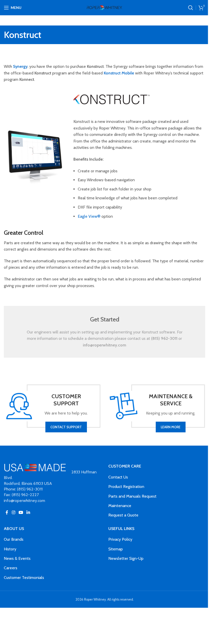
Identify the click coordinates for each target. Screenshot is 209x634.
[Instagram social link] (13, 512)
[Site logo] (104, 7)
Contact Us (118, 477)
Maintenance (119, 505)
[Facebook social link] (7, 512)
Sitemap (115, 549)
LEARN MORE (170, 427)
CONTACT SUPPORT (66, 427)
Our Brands (13, 539)
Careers (10, 567)
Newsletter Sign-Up (125, 558)
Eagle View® (89, 216)
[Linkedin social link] (28, 512)
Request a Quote (123, 515)
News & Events (17, 558)
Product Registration (126, 486)
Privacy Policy (120, 539)
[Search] (191, 8)
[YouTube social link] (21, 512)
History (10, 549)
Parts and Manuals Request (132, 496)
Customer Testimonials (24, 577)
